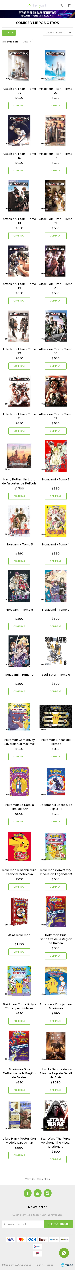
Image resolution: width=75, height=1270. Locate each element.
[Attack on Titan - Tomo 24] (19, 65)
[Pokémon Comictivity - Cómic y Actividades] (19, 980)
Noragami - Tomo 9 (55, 609)
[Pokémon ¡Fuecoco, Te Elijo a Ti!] (56, 781)
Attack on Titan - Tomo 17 (55, 156)
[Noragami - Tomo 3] (56, 456)
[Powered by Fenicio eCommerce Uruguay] (67, 1265)
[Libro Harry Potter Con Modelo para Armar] (19, 1115)
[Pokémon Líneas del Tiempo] (56, 716)
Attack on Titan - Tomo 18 (19, 221)
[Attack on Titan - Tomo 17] (56, 130)
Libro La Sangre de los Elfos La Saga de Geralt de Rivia (55, 1073)
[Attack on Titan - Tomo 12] (56, 391)
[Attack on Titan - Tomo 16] (19, 130)
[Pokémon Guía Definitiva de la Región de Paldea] (56, 911)
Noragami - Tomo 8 (19, 609)
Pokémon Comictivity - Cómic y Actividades (19, 1006)
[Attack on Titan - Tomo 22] (56, 65)
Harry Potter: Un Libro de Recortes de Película (19, 481)
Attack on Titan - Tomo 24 (19, 91)
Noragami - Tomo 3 (55, 479)
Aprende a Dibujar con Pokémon (55, 1006)
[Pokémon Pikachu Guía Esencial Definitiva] (19, 846)
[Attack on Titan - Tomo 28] (56, 260)
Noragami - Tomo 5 (19, 544)
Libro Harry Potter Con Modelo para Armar (19, 1140)
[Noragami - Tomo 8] (19, 586)
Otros (25, 41)
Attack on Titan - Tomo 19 (19, 286)
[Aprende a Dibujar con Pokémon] (56, 980)
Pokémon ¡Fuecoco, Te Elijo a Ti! (55, 807)
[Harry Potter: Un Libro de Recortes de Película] (19, 456)
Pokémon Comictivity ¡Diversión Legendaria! (56, 872)
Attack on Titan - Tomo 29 (19, 351)
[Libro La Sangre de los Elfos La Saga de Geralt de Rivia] (56, 1046)
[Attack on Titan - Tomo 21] (56, 195)
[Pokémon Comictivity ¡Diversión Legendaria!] (56, 846)
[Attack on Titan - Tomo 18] (19, 195)
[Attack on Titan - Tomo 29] (19, 325)
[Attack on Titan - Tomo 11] (19, 391)
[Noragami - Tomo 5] (19, 521)
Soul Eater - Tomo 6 (56, 674)
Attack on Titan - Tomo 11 (19, 416)
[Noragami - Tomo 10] (19, 651)
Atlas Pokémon (19, 935)
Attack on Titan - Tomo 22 (55, 91)
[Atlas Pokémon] (19, 911)
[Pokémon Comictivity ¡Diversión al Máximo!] (19, 716)
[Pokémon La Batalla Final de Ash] (19, 781)
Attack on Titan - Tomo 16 (19, 156)
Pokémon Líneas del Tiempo (56, 742)
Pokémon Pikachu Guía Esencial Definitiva (19, 872)
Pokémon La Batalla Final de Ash (19, 807)
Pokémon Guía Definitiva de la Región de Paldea (55, 939)
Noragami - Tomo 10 (19, 674)
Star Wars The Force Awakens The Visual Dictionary (56, 1142)
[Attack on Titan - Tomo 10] (56, 325)
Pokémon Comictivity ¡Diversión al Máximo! (19, 742)
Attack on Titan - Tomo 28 (55, 286)
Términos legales (44, 1265)
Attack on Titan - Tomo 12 (55, 416)
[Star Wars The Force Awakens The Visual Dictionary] (56, 1115)
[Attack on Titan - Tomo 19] (19, 260)
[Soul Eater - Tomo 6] (56, 651)
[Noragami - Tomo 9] (56, 586)
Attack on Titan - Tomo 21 (55, 221)
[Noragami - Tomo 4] (56, 521)
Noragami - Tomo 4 (55, 544)
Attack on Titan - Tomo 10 (55, 351)
